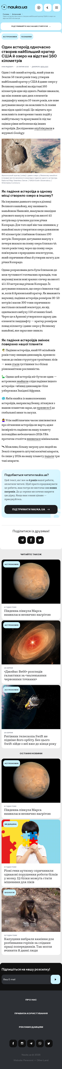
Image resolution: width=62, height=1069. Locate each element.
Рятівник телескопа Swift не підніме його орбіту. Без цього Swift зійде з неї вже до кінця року (30, 740)
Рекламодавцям (31, 1027)
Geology (44, 67)
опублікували (43, 128)
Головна (6, 14)
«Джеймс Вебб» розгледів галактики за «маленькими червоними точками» (25, 675)
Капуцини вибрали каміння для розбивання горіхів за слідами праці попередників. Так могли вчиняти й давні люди (29, 944)
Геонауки (26, 37)
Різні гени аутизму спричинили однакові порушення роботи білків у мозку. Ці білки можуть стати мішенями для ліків (31, 876)
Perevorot (28, 1060)
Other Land (42, 1060)
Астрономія (16, 14)
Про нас (31, 999)
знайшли (22, 381)
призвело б (44, 408)
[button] (39, 7)
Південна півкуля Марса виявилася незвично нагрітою (27, 613)
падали (49, 456)
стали (15, 364)
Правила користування (31, 1013)
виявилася (34, 439)
